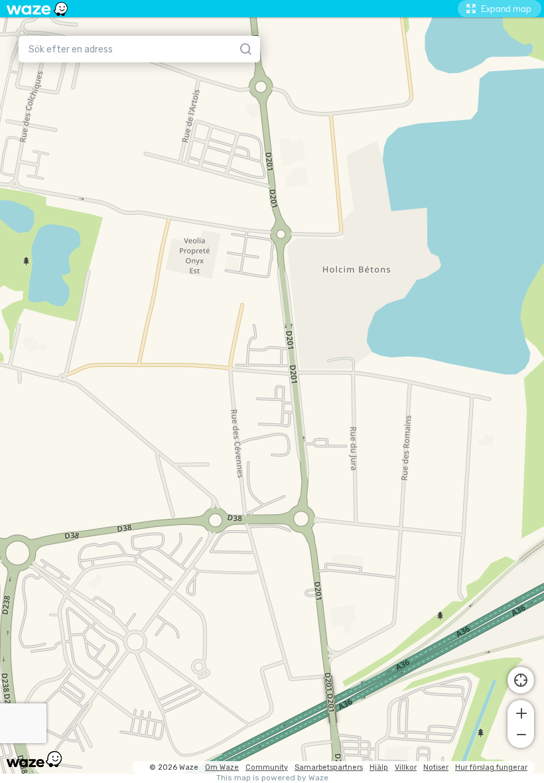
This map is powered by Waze (272, 778)
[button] (521, 712)
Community (266, 767)
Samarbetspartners (329, 767)
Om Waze (222, 767)
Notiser (435, 767)
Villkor (406, 767)
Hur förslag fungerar (491, 767)
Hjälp (379, 767)
